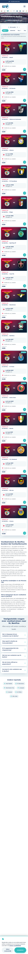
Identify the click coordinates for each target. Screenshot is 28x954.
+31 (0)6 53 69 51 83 (14, 1)
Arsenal (10, 692)
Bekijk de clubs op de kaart (14, 20)
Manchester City (10, 687)
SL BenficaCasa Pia (8, 273)
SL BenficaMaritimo (8, 335)
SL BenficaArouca (7, 521)
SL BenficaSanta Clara (9, 397)
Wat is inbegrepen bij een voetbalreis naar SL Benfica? (10, 635)
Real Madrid (9, 683)
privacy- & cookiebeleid (15, 945)
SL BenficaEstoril (7, 57)
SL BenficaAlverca (8, 150)
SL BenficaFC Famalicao (9, 181)
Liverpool (21, 687)
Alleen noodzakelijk (7, 950)
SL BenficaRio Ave (8, 490)
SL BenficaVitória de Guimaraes (11, 119)
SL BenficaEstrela (7, 428)
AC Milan (19, 692)
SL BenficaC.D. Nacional (9, 459)
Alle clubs (14, 696)
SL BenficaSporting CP (9, 243)
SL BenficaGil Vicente (8, 88)
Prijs (19, 30)
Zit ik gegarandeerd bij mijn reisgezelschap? (10, 649)
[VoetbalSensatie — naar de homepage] (6, 6)
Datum (4, 30)
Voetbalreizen (8, 14)
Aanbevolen (12, 30)
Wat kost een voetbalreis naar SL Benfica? (11, 656)
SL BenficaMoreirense (9, 304)
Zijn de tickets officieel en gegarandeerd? (9, 663)
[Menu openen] (24, 6)
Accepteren (20, 950)
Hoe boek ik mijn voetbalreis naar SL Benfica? (12, 670)
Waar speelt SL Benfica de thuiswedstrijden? (9, 642)
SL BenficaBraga (7, 212)
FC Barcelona (20, 683)
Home (2, 14)
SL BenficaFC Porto (8, 366)
